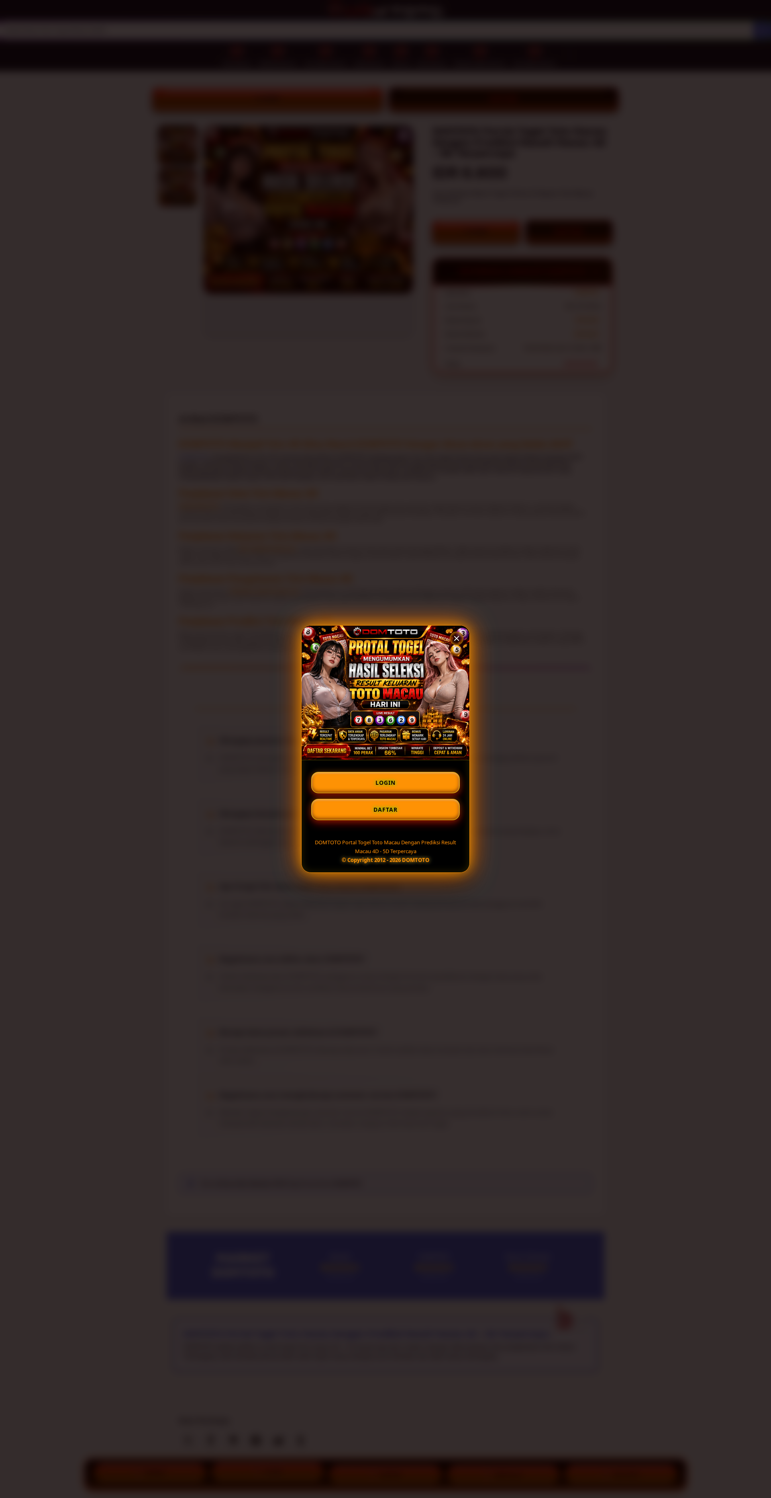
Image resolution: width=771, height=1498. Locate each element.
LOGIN (385, 782)
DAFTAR (385, 809)
